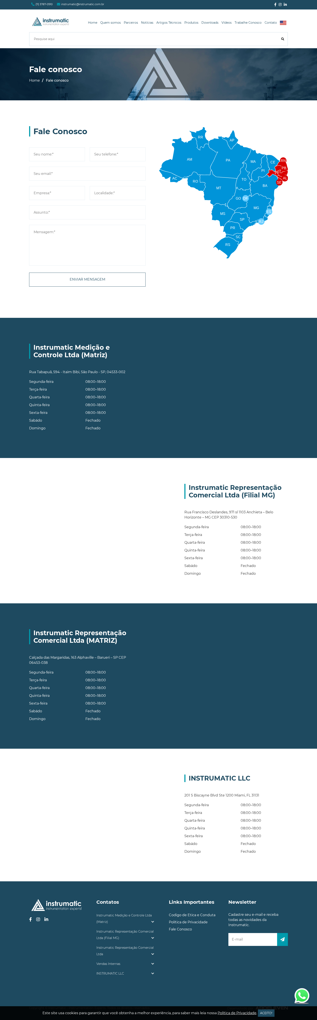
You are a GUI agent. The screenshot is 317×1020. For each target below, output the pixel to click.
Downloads (209, 23)
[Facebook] (275, 4)
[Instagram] (280, 4)
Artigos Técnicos (168, 23)
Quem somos (110, 23)
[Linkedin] (285, 4)
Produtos (191, 23)
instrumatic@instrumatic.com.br (82, 4)
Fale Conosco (180, 929)
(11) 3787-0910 (44, 4)
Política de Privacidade (188, 922)
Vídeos (226, 23)
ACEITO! (266, 1013)
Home (92, 23)
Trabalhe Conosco (248, 23)
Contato (271, 23)
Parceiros (131, 23)
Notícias (147, 23)
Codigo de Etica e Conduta (192, 915)
